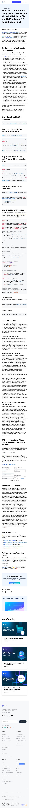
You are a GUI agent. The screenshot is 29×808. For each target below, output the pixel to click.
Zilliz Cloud (23, 76)
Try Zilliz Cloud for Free (14, 583)
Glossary (3, 777)
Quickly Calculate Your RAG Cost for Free (13, 599)
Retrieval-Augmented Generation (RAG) (10, 32)
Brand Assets (18, 774)
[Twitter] (7, 715)
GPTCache (4, 749)
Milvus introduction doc (20, 214)
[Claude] (10, 727)
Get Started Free (16, 2)
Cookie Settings (5, 794)
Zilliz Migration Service (6, 740)
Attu (2, 751)
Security (18, 793)
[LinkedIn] (4, 715)
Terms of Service (5, 793)
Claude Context (5, 747)
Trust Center (4, 783)
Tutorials (5, 8)
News (17, 766)
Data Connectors (5, 774)
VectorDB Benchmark (20, 738)
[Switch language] (23, 2)
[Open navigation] (26, 2)
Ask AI (24, 804)
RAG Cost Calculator (6, 455)
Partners (17, 768)
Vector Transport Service (7, 755)
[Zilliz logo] (4, 2)
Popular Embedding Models (7, 772)
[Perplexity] (5, 727)
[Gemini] (13, 727)
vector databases (10, 37)
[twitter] (3, 592)
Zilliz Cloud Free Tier (6, 738)
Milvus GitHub (5, 567)
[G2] (14, 715)
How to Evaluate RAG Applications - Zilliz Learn (13, 546)
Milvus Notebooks (19, 745)
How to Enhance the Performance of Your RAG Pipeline (15, 542)
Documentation (19, 734)
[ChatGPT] (2, 727)
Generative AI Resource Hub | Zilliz (10, 548)
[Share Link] (11, 592)
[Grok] (7, 727)
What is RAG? (4, 779)
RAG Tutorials (19, 742)
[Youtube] (2, 715)
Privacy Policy (12, 793)
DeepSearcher (4, 745)
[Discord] (12, 715)
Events (17, 770)
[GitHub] (9, 715)
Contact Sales (19, 772)
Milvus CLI (4, 753)
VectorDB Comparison (6, 768)
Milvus (19, 37)
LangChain (5, 56)
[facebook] (6, 592)
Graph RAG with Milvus (8, 544)
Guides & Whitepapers (6, 770)
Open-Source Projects (20, 736)
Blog (3, 761)
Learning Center (5, 764)
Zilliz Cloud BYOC (5, 736)
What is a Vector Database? (7, 781)
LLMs (3, 36)
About (17, 761)
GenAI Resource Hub (6, 766)
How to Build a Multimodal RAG (9, 540)
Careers (17, 764)
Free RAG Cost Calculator (21, 740)
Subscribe (23, 721)
